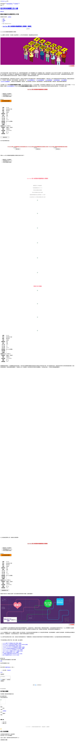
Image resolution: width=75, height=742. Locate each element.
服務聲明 (48, 726)
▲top (1, 672)
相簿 (3, 19)
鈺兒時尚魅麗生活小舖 (9, 8)
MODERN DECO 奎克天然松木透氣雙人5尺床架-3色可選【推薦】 (15, 644)
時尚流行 (9, 670)
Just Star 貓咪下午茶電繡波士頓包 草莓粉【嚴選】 (12, 643)
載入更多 (2, 674)
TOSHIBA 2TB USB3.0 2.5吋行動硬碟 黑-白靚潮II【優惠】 (14, 647)
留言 (9, 667)
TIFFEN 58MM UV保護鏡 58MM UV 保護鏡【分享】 (13, 651)
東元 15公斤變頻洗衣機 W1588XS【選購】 (11, 652)
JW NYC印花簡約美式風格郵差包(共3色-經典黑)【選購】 (14, 648)
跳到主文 (2, 11)
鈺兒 (1, 660)
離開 (6, 739)
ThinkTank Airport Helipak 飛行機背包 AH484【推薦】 (13, 649)
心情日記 (9, 16)
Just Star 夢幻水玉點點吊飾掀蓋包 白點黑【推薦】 (12, 645)
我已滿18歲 (3, 739)
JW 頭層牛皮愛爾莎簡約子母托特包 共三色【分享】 (13, 653)
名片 (3, 21)
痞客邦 (6, 667)
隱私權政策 (43, 726)
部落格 (4, 20)
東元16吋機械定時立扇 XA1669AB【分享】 (11, 655)
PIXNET (29, 726)
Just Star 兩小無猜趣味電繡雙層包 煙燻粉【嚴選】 (17, 26)
